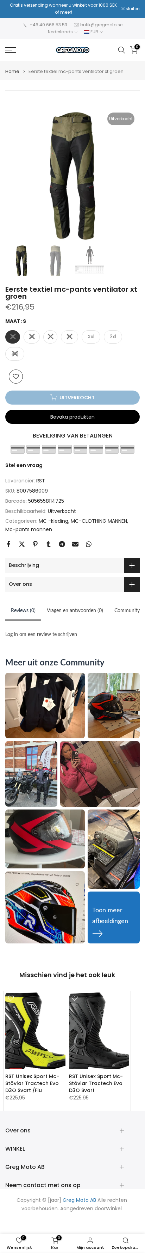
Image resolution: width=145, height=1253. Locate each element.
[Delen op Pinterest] (35, 544)
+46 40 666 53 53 (48, 25)
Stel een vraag (24, 465)
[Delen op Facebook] (8, 544)
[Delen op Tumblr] (48, 544)
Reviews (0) (23, 610)
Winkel (114, 1208)
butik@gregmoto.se (101, 25)
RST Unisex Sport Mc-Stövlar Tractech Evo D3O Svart (96, 1083)
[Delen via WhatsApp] (89, 544)
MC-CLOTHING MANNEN (99, 520)
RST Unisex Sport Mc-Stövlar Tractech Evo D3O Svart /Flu (32, 1083)
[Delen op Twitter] (22, 544)
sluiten (132, 9)
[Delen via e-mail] (75, 544)
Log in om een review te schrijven (41, 634)
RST (40, 480)
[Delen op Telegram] (62, 544)
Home (12, 71)
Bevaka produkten (72, 416)
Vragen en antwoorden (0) (75, 610)
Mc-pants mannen (28, 529)
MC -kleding (53, 520)
